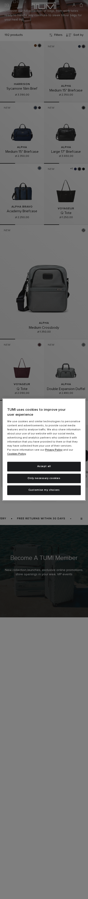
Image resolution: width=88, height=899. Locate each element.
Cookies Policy (16, 454)
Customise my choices (44, 490)
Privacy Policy (54, 450)
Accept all (44, 466)
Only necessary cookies (44, 478)
